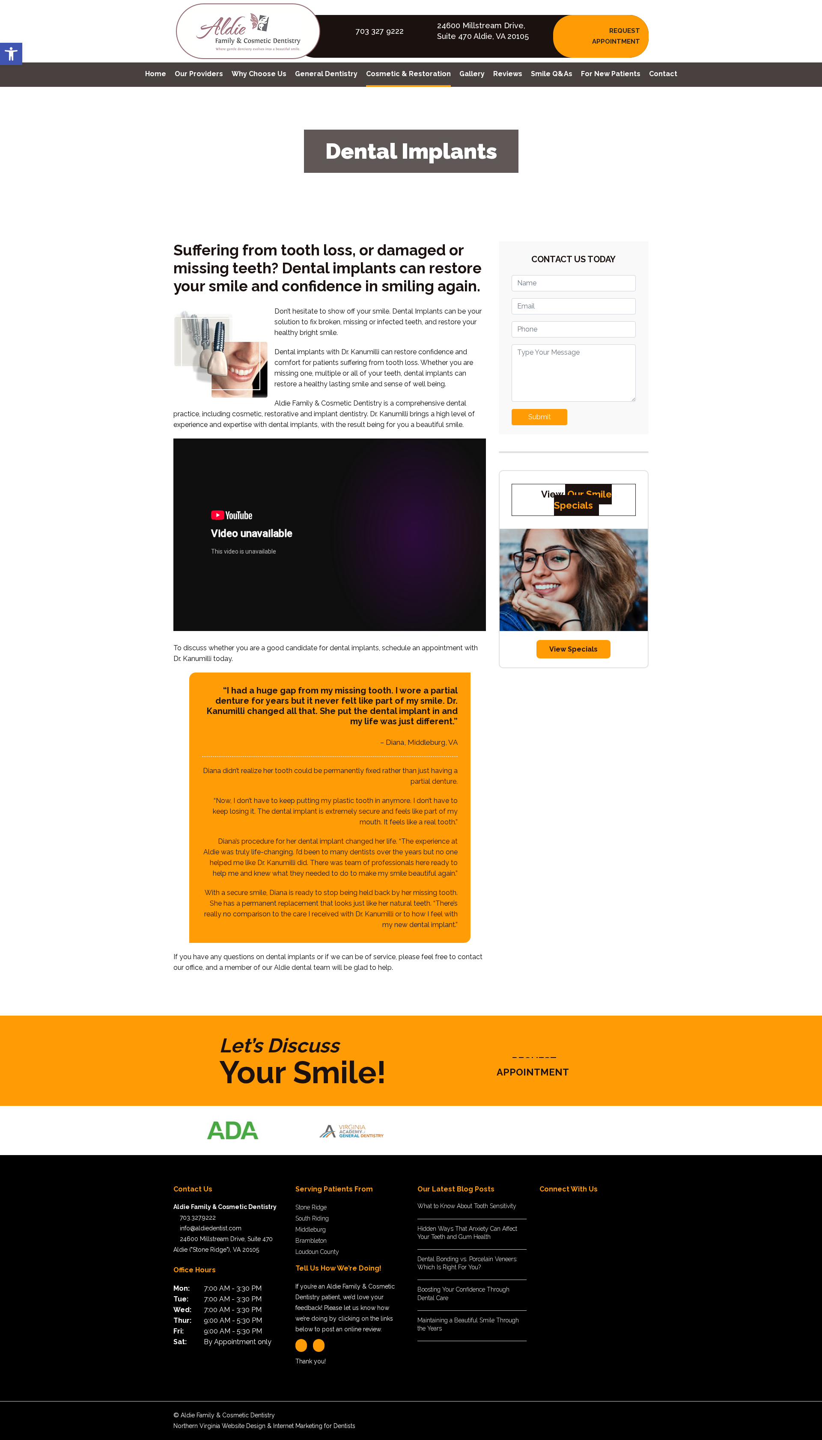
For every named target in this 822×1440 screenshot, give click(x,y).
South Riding (312, 1218)
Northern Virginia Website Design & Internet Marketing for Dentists (264, 1425)
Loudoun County (317, 1251)
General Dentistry (326, 74)
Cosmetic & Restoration (408, 74)
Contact (663, 74)
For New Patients (610, 74)
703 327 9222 (380, 31)
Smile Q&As (551, 74)
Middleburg (310, 1229)
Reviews (507, 74)
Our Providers (199, 74)
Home (155, 74)
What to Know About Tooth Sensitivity (466, 1206)
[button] (11, 54)
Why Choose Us (259, 74)
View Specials (573, 649)
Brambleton (311, 1240)
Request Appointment (533, 1066)
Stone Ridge (311, 1207)
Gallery (472, 74)
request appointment (616, 36)
